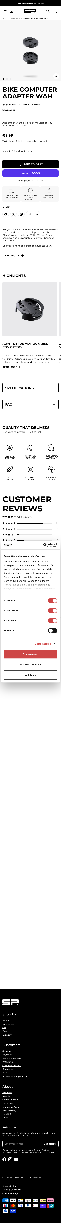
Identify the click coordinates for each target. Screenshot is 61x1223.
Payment (7, 1055)
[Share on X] (13, 214)
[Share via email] (29, 214)
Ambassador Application (14, 1076)
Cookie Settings (10, 1193)
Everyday (7, 1035)
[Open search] (48, 11)
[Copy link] (37, 214)
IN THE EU (30, 3)
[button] (30, 523)
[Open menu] (5, 11)
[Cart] (56, 11)
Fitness (5, 1031)
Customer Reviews (11, 1065)
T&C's (5, 1118)
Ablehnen (30, 675)
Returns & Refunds (11, 1058)
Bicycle (5, 1020)
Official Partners (10, 1100)
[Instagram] (10, 1159)
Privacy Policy (9, 1111)
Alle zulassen (30, 654)
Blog (4, 1073)
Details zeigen (43, 643)
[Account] (11, 11)
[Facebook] (4, 1159)
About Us (7, 1093)
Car (4, 1028)
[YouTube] (16, 1159)
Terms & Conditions (11, 1190)
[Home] (29, 11)
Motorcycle (8, 1024)
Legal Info (7, 1114)
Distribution (8, 1103)
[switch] (52, 610)
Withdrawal (8, 1062)
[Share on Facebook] (5, 214)
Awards (6, 1096)
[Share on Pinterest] (21, 214)
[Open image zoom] (56, 76)
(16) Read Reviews (29, 105)
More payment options (31, 180)
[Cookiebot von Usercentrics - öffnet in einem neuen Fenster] (43, 545)
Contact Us (7, 1069)
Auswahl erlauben (30, 664)
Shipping (6, 1051)
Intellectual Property (12, 1107)
